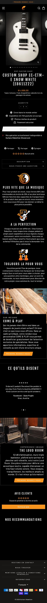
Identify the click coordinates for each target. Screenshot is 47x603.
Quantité (23, 103)
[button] (18, 153)
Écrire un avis (23, 507)
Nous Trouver (23, 567)
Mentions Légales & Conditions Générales (23, 573)
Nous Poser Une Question (23, 166)
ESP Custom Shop (23, 71)
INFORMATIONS (23, 579)
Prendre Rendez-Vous (18, 354)
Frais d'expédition (23, 93)
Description (23, 161)
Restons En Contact (23, 562)
